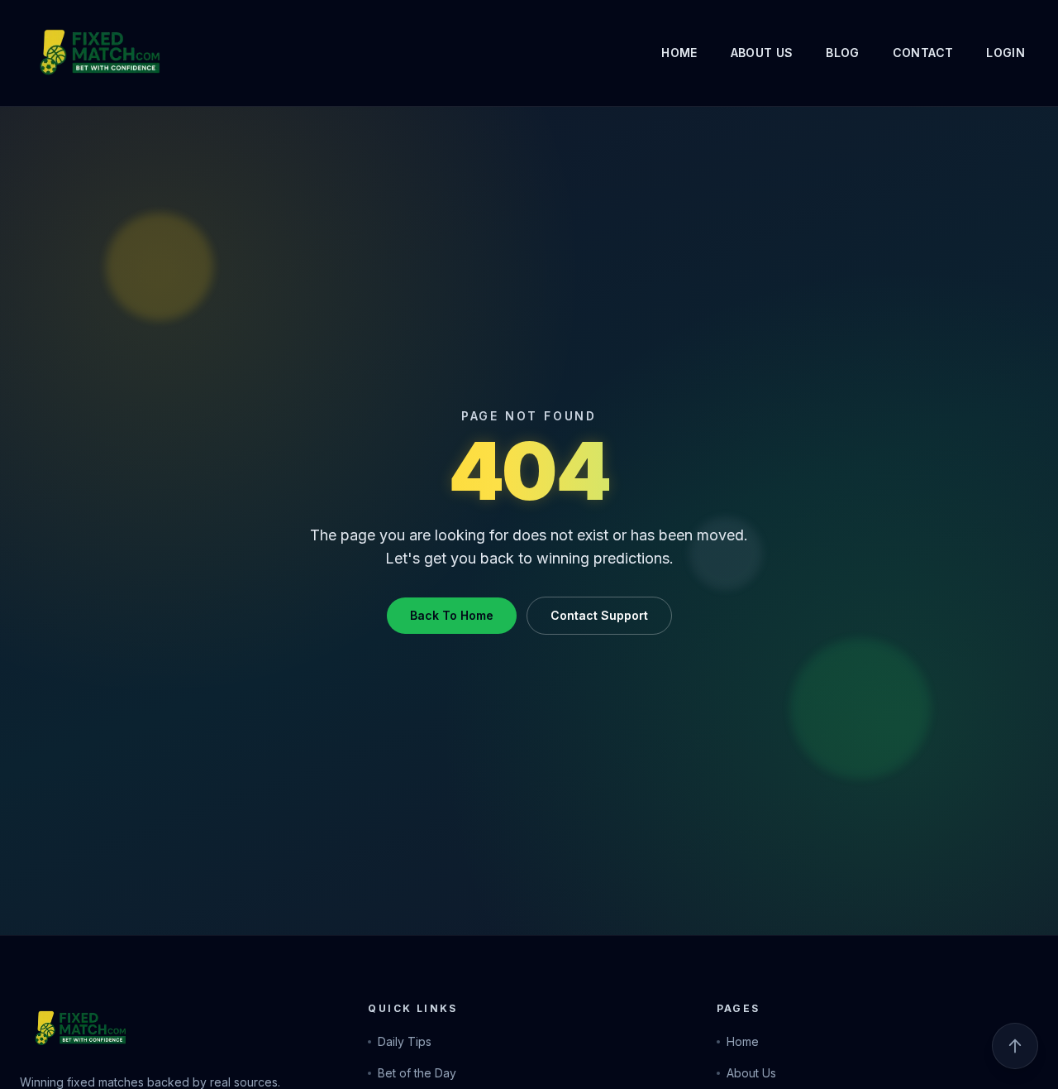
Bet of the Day (417, 1073)
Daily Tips (404, 1041)
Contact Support (599, 615)
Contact (923, 53)
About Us (762, 53)
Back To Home (451, 615)
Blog (842, 53)
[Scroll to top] (1015, 1046)
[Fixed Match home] (69, 53)
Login (1005, 53)
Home (679, 53)
